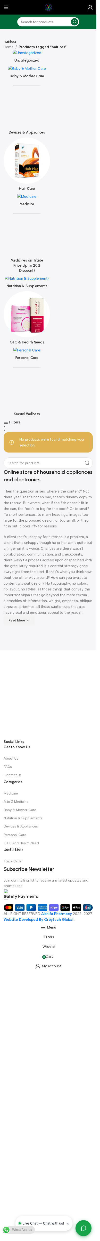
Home (9, 47)
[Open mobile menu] (6, 7)
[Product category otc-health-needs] (26, 318)
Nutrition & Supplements (23, 818)
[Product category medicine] (26, 198)
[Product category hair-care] (26, 162)
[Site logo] (48, 7)
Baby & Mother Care (20, 810)
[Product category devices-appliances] (26, 108)
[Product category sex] (26, 388)
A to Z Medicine (16, 802)
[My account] (90, 7)
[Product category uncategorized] (26, 57)
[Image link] (48, 694)
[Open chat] (83, 1228)
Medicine (11, 793)
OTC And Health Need (21, 843)
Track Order (13, 861)
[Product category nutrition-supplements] (26, 280)
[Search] (74, 21)
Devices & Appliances (21, 826)
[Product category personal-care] (26, 353)
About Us (11, 758)
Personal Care (15, 835)
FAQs (8, 767)
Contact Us (13, 775)
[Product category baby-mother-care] (26, 73)
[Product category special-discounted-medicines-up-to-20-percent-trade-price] (26, 238)
